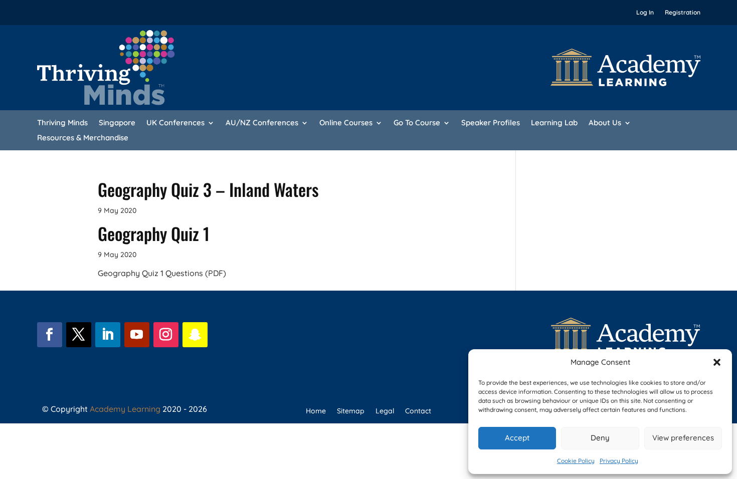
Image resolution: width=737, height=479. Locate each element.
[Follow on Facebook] (49, 334)
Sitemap (350, 411)
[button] (717, 362)
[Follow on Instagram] (165, 334)
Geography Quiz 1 (154, 233)
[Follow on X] (78, 334)
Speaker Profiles (490, 123)
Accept (517, 437)
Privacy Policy (619, 460)
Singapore (117, 123)
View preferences (683, 437)
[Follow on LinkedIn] (107, 334)
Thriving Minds (62, 123)
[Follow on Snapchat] (195, 334)
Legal (385, 411)
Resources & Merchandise (82, 138)
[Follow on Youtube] (136, 334)
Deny (600, 437)
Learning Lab (554, 123)
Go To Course (417, 123)
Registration (682, 12)
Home (316, 411)
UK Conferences (175, 123)
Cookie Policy (576, 460)
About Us (605, 123)
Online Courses (346, 123)
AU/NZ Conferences (262, 123)
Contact (418, 411)
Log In (645, 12)
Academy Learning (125, 409)
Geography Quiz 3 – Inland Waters (208, 189)
